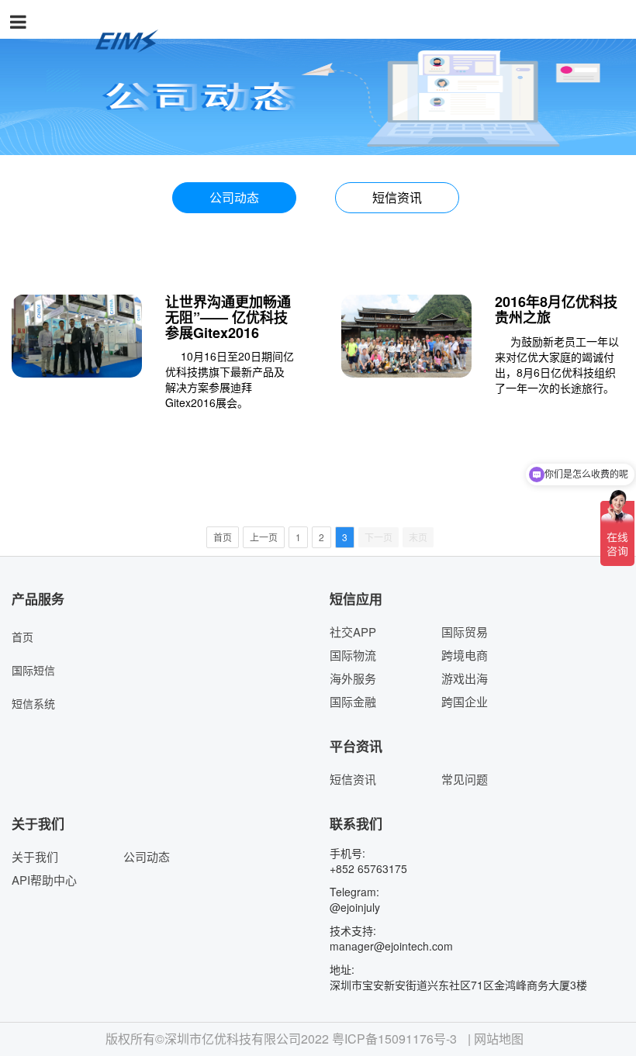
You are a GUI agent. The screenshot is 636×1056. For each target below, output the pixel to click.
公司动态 (234, 197)
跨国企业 (464, 701)
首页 (22, 636)
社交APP (353, 631)
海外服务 (353, 678)
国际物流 (353, 655)
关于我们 (35, 856)
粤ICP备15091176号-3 (394, 1038)
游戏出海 (464, 678)
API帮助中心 (44, 879)
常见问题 (464, 779)
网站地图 (499, 1038)
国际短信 (33, 670)
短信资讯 (397, 197)
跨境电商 (464, 655)
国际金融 (353, 701)
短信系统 (33, 703)
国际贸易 (464, 631)
